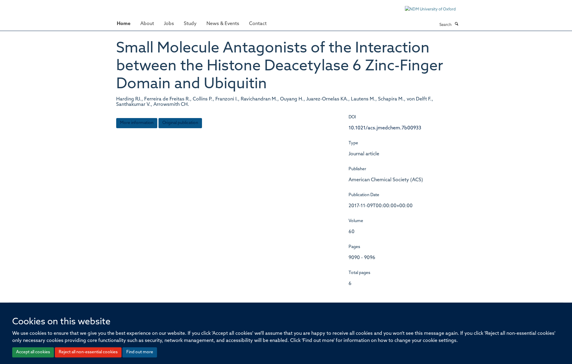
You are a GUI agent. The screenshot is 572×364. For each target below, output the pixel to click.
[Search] (456, 24)
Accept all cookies (33, 352)
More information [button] (136, 123)
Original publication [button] (180, 123)
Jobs (169, 23)
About (147, 23)
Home (123, 23)
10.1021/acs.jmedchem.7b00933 (385, 128)
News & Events (222, 23)
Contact (258, 23)
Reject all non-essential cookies (88, 352)
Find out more (139, 352)
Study (190, 23)
